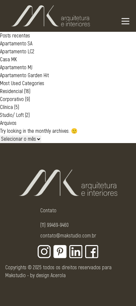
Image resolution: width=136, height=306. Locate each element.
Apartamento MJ (16, 67)
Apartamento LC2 (17, 51)
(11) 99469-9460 (54, 225)
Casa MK (8, 59)
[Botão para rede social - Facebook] (91, 251)
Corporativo (12, 99)
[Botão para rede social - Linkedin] (76, 251)
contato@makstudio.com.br (68, 235)
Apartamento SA (16, 43)
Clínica (6, 107)
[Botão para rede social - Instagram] (44, 251)
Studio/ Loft (12, 115)
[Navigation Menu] (125, 21)
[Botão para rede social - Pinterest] (60, 251)
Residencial (11, 91)
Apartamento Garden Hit (24, 75)
